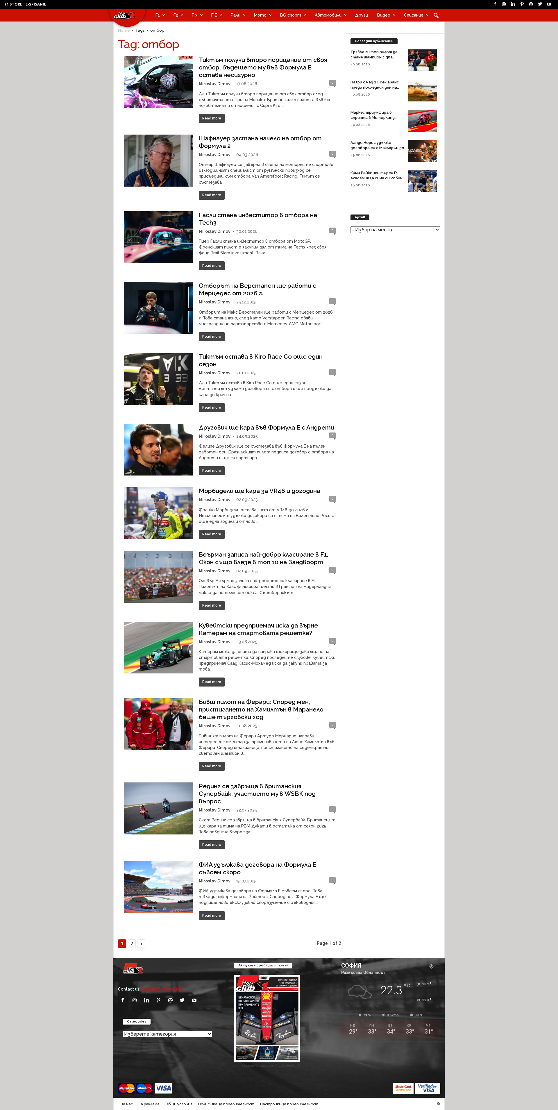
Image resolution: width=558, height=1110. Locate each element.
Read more (211, 118)
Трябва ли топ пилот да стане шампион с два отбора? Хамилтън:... (374, 57)
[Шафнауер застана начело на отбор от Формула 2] (158, 161)
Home (124, 30)
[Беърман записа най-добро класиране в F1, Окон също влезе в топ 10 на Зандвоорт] (158, 577)
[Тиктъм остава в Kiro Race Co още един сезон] (158, 379)
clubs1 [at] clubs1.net (162, 988)
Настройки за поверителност (289, 1104)
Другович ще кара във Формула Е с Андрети (266, 427)
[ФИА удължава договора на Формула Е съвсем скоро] (158, 887)
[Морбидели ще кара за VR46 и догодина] (158, 513)
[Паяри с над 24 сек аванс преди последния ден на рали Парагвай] (422, 90)
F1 (157, 14)
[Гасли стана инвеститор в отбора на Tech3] (158, 237)
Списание (413, 14)
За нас (127, 1104)
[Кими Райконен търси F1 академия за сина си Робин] (422, 181)
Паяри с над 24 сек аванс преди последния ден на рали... (374, 87)
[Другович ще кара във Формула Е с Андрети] (158, 450)
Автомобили (328, 14)
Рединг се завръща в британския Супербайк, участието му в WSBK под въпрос (257, 793)
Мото (260, 14)
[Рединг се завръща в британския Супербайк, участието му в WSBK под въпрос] (158, 808)
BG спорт (290, 14)
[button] (436, 15)
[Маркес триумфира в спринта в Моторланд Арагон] (422, 121)
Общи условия (178, 1104)
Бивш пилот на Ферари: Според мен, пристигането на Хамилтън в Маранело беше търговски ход (261, 709)
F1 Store (13, 4)
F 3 (195, 14)
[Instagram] (503, 4)
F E (214, 14)
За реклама (149, 1104)
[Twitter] (539, 4)
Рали (235, 14)
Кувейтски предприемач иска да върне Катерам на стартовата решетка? (258, 629)
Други (361, 14)
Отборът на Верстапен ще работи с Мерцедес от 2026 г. (257, 289)
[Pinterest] (521, 4)
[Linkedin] (512, 4)
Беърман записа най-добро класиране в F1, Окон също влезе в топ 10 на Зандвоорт (263, 558)
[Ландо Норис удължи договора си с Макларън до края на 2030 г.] (422, 151)
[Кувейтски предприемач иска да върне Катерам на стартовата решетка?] (158, 648)
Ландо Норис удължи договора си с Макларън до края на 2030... (377, 147)
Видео (383, 14)
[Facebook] (494, 4)
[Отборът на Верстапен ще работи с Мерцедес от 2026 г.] (158, 308)
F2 (176, 14)
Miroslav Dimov (214, 83)
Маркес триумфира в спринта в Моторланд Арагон (372, 117)
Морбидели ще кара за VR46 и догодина (259, 490)
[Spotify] (530, 4)
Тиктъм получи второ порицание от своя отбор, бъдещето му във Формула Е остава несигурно (263, 67)
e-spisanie (36, 4)
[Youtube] (549, 4)
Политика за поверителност (226, 1104)
